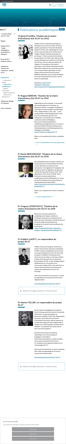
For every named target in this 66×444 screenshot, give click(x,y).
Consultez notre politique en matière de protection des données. (21, 424)
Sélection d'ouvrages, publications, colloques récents (40, 291)
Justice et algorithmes (43, 197)
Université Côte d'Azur (8, 1)
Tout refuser (33, 438)
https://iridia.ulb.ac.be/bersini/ (44, 132)
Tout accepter (33, 429)
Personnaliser (33, 434)
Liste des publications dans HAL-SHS (46, 284)
